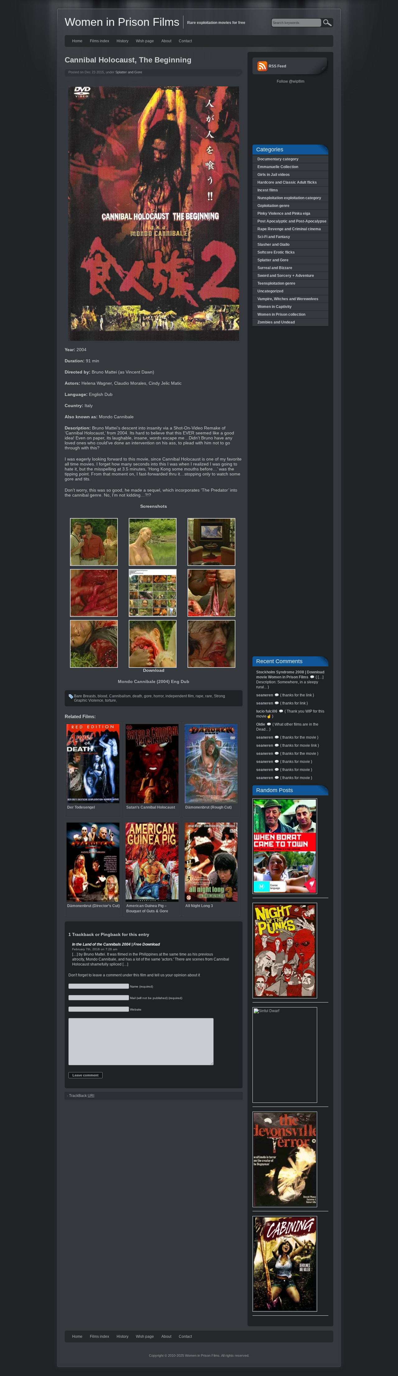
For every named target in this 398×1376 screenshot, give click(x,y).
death (137, 696)
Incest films (267, 190)
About (166, 41)
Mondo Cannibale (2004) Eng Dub (153, 681)
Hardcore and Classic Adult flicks (287, 182)
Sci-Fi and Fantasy (273, 237)
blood (102, 696)
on (102, 949)
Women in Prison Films (122, 22)
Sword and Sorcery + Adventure (285, 275)
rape (199, 696)
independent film (179, 696)
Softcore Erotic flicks (276, 252)
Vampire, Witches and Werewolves (287, 299)
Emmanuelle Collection (277, 167)
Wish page (145, 41)
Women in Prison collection (281, 314)
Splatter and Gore (128, 72)
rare (208, 696)
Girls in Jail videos (273, 174)
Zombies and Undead (276, 322)
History (122, 41)
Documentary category (277, 159)
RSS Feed (277, 66)
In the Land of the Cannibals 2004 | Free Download (116, 944)
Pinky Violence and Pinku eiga (283, 213)
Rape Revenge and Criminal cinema (289, 229)
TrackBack (81, 1096)
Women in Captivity (274, 307)
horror (159, 696)
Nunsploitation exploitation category (289, 198)
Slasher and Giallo (273, 244)
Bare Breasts (85, 696)
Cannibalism (120, 696)
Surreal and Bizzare (274, 268)
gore (148, 696)
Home (77, 41)
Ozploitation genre (273, 206)
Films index (99, 41)
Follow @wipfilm (290, 81)
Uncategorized (270, 291)
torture (110, 700)
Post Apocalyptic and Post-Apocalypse (291, 221)
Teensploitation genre (276, 283)
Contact (185, 41)
